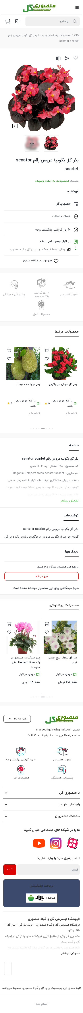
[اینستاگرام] (56, 843)
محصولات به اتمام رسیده (55, 35)
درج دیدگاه (41, 576)
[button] (52, 428)
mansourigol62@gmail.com (53, 730)
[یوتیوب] (39, 843)
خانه (76, 35)
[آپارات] (73, 843)
